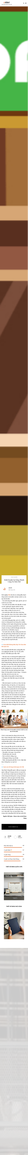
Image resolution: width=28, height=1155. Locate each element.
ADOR (10, 588)
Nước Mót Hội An (8, 845)
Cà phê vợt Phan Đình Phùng (11, 859)
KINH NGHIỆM (14, 577)
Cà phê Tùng (7, 854)
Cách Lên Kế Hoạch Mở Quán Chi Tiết (13, 767)
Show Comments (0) (13, 826)
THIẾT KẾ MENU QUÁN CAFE (14, 866)
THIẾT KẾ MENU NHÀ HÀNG (14, 906)
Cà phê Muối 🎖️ (8, 850)
